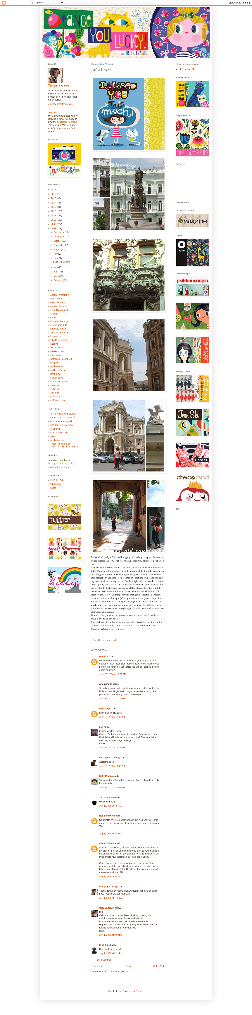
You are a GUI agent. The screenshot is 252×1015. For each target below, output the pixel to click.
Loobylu (54, 344)
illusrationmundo (58, 325)
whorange (55, 396)
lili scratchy (55, 336)
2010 (54, 220)
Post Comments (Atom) (116, 971)
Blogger (139, 991)
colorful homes (57, 302)
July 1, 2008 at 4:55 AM (110, 806)
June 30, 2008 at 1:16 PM (112, 698)
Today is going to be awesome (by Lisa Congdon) (64, 445)
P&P (52, 436)
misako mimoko (58, 351)
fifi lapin (54, 314)
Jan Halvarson (107, 797)
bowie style (105, 708)
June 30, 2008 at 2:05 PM (112, 717)
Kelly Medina (106, 776)
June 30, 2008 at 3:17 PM (112, 747)
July (55, 254)
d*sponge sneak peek (61, 421)
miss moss (55, 355)
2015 (54, 198)
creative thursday (59, 306)
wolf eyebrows (57, 400)
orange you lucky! (108, 886)
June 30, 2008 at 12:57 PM (112, 674)
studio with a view (59, 381)
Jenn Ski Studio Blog (60, 332)
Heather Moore (107, 815)
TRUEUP (55, 389)
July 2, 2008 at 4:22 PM (110, 953)
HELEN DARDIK (187, 69)
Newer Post (97, 966)
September (59, 245)
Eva (101, 727)
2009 (54, 224)
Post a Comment (104, 960)
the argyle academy (109, 757)
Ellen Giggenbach (59, 310)
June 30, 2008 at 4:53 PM (112, 787)
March (56, 276)
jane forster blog (58, 328)
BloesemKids (57, 298)
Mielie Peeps (56, 347)
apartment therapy (59, 295)
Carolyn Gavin (106, 908)
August (57, 249)
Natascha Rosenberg (61, 359)
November (59, 236)
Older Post (158, 966)
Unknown (104, 656)
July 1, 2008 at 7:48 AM (110, 833)
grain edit (55, 429)
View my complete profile (60, 104)
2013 (54, 207)
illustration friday (58, 432)
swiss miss (55, 385)
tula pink (54, 392)
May (55, 267)
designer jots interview (61, 425)
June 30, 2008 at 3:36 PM (112, 766)
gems (53, 317)
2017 (54, 189)
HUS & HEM (56, 480)
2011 (54, 215)
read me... (104, 945)
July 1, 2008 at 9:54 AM (110, 876)
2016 (54, 194)
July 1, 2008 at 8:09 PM (110, 935)
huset (53, 488)
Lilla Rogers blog (59, 340)
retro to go (55, 374)
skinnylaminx (56, 378)
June (56, 258)
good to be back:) (61, 262)
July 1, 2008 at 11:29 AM (111, 898)
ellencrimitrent (107, 843)
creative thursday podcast (63, 417)
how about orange (59, 321)
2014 (54, 202)
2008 (54, 228)
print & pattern (57, 366)
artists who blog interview (63, 413)
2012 (54, 211)
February (58, 280)
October (57, 241)
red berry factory (58, 370)
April (56, 271)
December (59, 232)
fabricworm (55, 484)
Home (128, 966)
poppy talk (55, 362)
